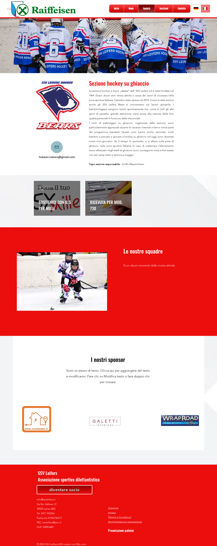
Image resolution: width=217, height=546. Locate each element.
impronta (113, 507)
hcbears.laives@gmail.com (57, 157)
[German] (196, 8)
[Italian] (205, 8)
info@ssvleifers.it (46, 499)
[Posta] (57, 147)
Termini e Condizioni (119, 517)
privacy (112, 512)
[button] (62, 281)
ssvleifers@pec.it (52, 522)
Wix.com (81, 544)
